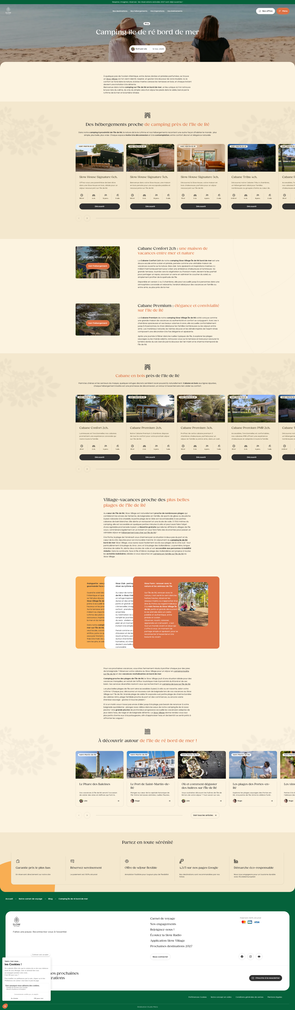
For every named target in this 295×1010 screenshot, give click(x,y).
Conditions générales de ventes (249, 997)
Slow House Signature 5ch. (149, 177)
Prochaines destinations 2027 (171, 946)
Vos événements (175, 11)
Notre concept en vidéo (221, 997)
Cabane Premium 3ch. (196, 428)
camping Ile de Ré (178, 540)
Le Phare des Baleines (94, 784)
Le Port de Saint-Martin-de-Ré (150, 786)
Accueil (9, 899)
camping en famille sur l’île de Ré (168, 554)
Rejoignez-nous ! (162, 929)
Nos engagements (163, 924)
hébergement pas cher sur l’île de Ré (138, 533)
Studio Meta (152, 1007)
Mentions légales (275, 997)
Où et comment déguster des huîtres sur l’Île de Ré (199, 786)
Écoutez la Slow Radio (165, 935)
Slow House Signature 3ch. (200, 177)
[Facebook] (242, 956)
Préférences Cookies (198, 997)
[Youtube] (259, 956)
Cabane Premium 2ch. (146, 428)
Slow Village (112, 79)
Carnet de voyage (162, 918)
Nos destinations (120, 11)
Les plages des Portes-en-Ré (251, 786)
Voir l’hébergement (97, 266)
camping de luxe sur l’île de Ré (176, 684)
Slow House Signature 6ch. (98, 177)
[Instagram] (250, 956)
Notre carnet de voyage (30, 899)
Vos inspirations (157, 11)
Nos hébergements (139, 11)
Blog (50, 899)
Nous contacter (160, 957)
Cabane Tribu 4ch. (244, 177)
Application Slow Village (167, 940)
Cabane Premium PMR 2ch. (251, 428)
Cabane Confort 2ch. (93, 428)
